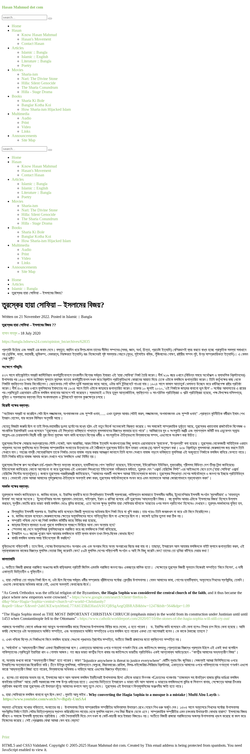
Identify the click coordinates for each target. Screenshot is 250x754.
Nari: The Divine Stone (39, 79)
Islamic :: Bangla (34, 52)
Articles (18, 48)
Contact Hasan (32, 43)
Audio (26, 118)
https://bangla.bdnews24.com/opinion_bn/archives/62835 (46, 341)
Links (25, 131)
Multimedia (20, 114)
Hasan (16, 30)
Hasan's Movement (36, 39)
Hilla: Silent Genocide (38, 83)
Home (16, 26)
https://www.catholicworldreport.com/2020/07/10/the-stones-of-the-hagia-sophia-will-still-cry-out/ (155, 618)
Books (17, 96)
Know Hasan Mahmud (39, 35)
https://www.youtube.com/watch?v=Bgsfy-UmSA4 (44, 699)
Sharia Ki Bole (32, 101)
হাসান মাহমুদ (9, 333)
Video (26, 127)
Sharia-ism (29, 74)
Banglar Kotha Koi (36, 105)
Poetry (26, 65)
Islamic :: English (34, 57)
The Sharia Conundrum (39, 87)
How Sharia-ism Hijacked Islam (46, 109)
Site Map (28, 140)
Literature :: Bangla (36, 61)
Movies (17, 70)
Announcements (24, 136)
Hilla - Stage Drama (36, 92)
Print (25, 122)
